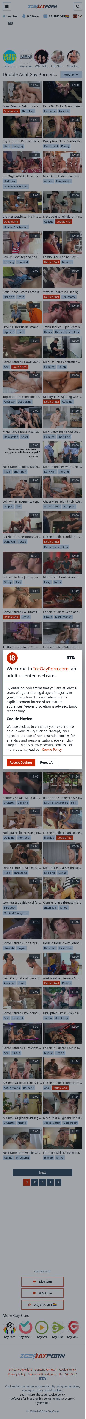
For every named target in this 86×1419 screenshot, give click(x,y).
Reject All (47, 762)
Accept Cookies (21, 762)
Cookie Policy (51, 749)
